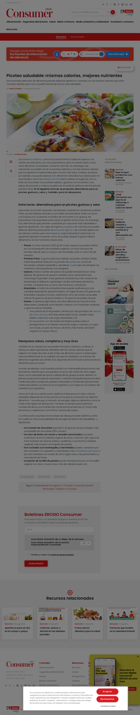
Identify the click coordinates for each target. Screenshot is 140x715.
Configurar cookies (108, 706)
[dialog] (75, 698)
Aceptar (107, 691)
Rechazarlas (107, 699)
